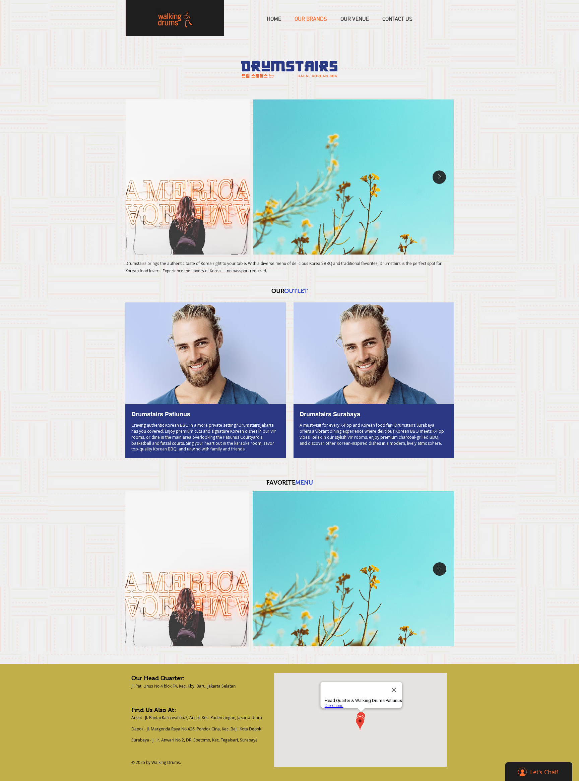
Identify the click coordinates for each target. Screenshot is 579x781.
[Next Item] (439, 177)
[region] (205, 381)
